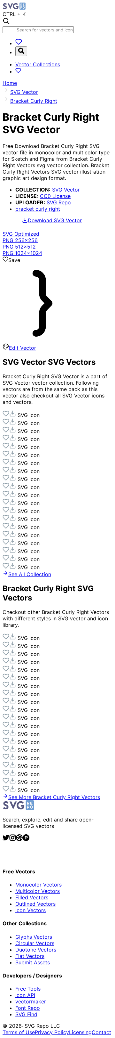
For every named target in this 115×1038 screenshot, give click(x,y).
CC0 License (55, 196)
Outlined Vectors (35, 904)
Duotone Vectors (35, 949)
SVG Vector (66, 189)
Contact (101, 1032)
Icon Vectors (30, 910)
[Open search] (21, 51)
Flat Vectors (29, 956)
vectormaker (30, 1001)
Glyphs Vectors (33, 937)
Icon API (25, 995)
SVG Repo (59, 202)
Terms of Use (19, 1032)
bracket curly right (37, 209)
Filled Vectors (31, 897)
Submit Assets (32, 962)
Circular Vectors (34, 943)
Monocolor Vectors (38, 884)
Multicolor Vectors (37, 891)
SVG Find (26, 1014)
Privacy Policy (52, 1032)
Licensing (80, 1032)
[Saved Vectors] (18, 43)
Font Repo (27, 1008)
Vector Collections (37, 64)
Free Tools (28, 988)
